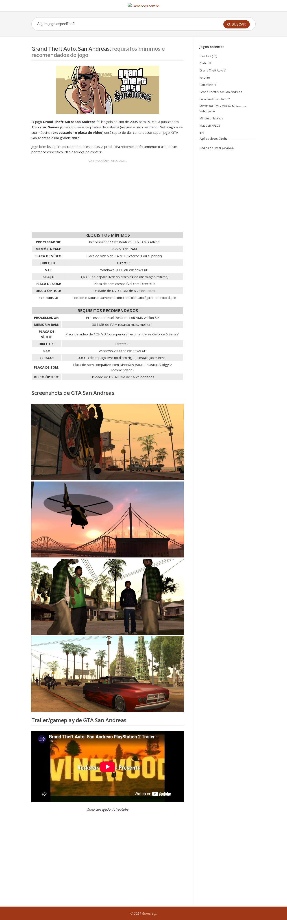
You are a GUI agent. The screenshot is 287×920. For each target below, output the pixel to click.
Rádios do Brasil (211, 148)
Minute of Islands (211, 118)
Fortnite (205, 78)
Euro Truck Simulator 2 (215, 99)
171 (202, 133)
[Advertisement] (107, 194)
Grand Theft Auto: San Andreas (221, 92)
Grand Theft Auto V (213, 70)
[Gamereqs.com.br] (143, 6)
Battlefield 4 (208, 85)
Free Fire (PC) (208, 56)
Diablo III (205, 63)
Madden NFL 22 (210, 125)
